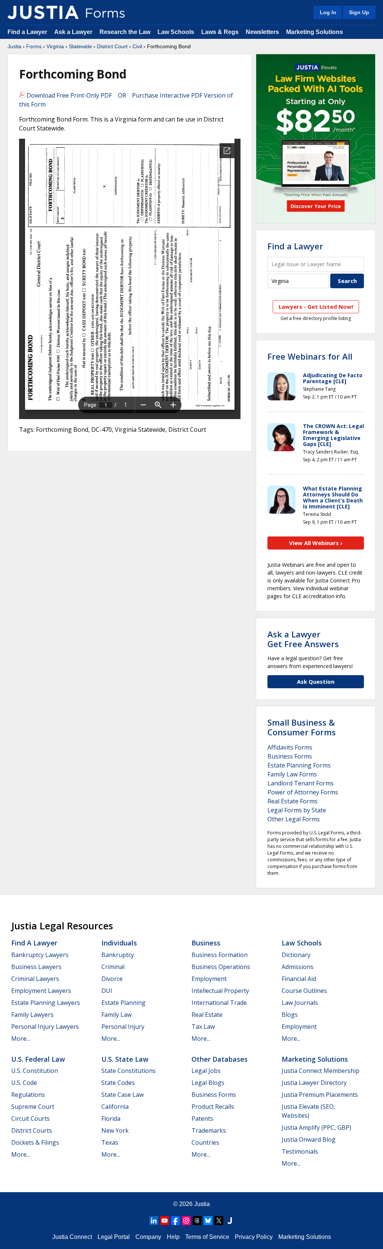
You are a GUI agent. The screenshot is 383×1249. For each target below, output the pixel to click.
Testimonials (300, 1151)
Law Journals (300, 1003)
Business (206, 942)
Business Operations (221, 967)
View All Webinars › (316, 543)
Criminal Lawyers (35, 979)
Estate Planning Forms (299, 765)
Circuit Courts (30, 1118)
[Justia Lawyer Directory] (229, 1220)
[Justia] (43, 12)
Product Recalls (213, 1106)
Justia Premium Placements (320, 1094)
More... (20, 1038)
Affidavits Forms (289, 747)
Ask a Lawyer (74, 32)
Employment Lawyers (41, 991)
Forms (34, 46)
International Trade (219, 1003)
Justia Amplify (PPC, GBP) (316, 1127)
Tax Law (203, 1026)
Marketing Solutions (314, 32)
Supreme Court (32, 1106)
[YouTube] (164, 1220)
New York (115, 1130)
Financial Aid (299, 979)
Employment (209, 979)
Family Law (116, 1014)
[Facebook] (175, 1220)
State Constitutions (128, 1071)
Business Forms (289, 756)
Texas (109, 1142)
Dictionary (296, 955)
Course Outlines (304, 991)
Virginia (55, 46)
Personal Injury (122, 1026)
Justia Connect (72, 1237)
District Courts (31, 1130)
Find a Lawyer (27, 32)
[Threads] (197, 1220)
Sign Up (359, 12)
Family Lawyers (32, 1014)
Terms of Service (207, 1237)
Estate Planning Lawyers (45, 1003)
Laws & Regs (220, 32)
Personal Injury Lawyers (45, 1026)
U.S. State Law (124, 1059)
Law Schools (175, 32)
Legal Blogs (208, 1083)
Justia (14, 46)
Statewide (80, 46)
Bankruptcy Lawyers (39, 955)
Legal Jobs (206, 1071)
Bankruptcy (117, 955)
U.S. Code (24, 1083)
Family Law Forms (292, 774)
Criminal (113, 967)
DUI (106, 991)
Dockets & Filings (35, 1142)
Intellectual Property (220, 991)
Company (148, 1237)
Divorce (112, 979)
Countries (205, 1142)
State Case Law (122, 1094)
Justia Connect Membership (320, 1071)
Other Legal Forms (293, 819)
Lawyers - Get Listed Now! (316, 306)
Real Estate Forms (292, 801)
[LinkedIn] (153, 1220)
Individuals (119, 942)
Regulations (28, 1094)
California (115, 1106)
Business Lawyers (36, 967)
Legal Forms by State (296, 810)
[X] (218, 1220)
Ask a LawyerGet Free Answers (303, 638)
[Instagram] (186, 1220)
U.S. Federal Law (38, 1059)
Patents (202, 1118)
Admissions (297, 967)
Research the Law (124, 32)
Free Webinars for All (309, 356)
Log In (328, 12)
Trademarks (209, 1130)
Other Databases (220, 1059)
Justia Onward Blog (308, 1139)
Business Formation (220, 955)
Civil (137, 46)
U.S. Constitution (34, 1071)
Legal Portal (114, 1237)
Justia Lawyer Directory (314, 1083)
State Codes (118, 1083)
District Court (112, 46)
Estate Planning (123, 1003)
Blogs (290, 1014)
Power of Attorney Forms (302, 792)
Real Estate (207, 1014)
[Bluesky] (207, 1220)
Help (173, 1237)
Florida (110, 1118)
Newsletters (262, 32)
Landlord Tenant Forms (300, 783)
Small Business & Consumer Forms (301, 727)
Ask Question (315, 681)
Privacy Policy (254, 1237)
